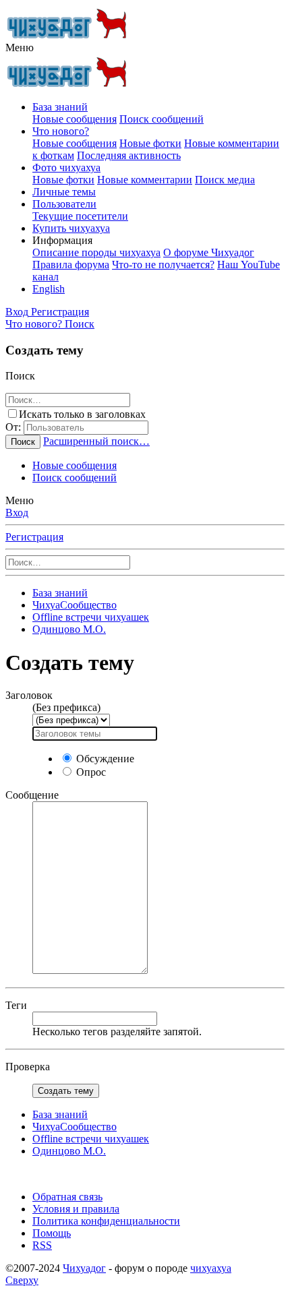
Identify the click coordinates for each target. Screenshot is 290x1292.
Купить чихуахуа (71, 228)
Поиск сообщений (161, 119)
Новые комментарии (144, 179)
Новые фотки (150, 143)
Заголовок (29, 695)
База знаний (60, 107)
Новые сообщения (74, 119)
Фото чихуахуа (66, 167)
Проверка (27, 1066)
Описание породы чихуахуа (96, 252)
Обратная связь (67, 1196)
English (48, 289)
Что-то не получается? (163, 264)
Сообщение (32, 795)
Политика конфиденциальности (106, 1221)
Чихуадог (84, 1268)
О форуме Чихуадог (208, 252)
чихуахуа (210, 1268)
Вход (16, 512)
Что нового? (60, 131)
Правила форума (70, 264)
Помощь (51, 1233)
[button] (19, 47)
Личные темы (64, 191)
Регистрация (34, 537)
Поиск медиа (225, 179)
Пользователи (64, 204)
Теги (16, 1005)
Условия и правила (75, 1208)
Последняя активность (129, 155)
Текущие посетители (80, 216)
